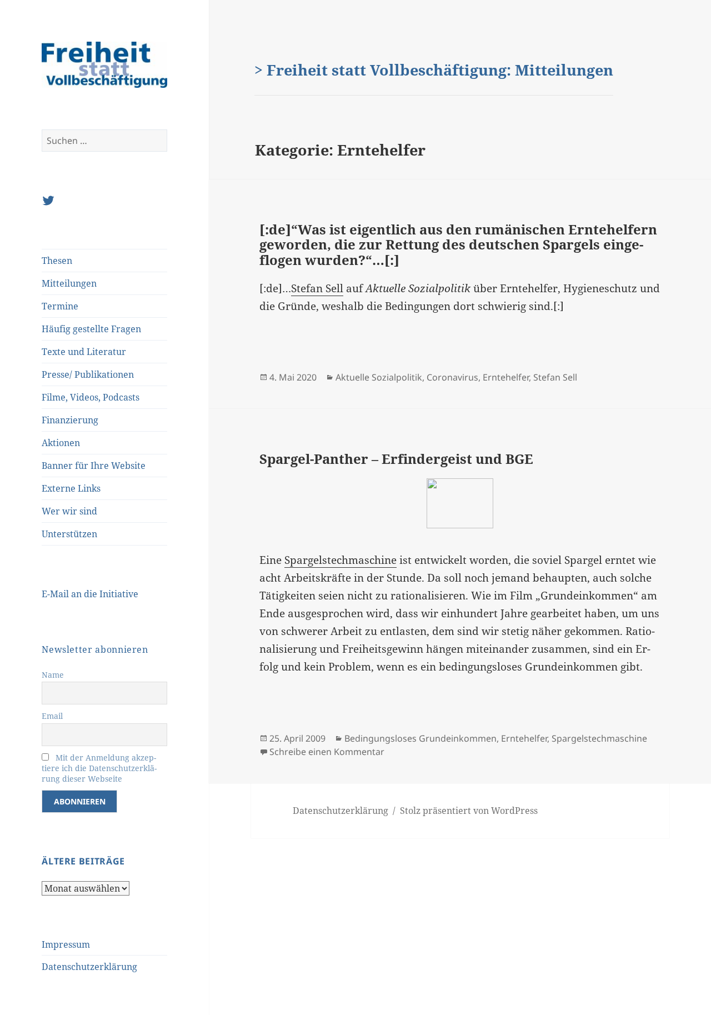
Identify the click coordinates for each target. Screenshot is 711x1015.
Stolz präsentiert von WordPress (469, 810)
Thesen (57, 260)
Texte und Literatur (84, 352)
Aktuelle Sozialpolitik (379, 377)
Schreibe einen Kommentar (326, 752)
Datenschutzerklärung (89, 967)
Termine (60, 306)
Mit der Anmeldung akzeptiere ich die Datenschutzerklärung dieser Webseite (99, 768)
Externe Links (71, 488)
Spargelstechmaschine (340, 560)
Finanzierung (70, 420)
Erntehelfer (506, 377)
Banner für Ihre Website (94, 465)
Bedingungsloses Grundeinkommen (420, 738)
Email (52, 716)
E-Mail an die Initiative (90, 594)
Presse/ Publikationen (88, 374)
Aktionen (61, 443)
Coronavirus (452, 377)
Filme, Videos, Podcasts (90, 397)
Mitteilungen (69, 283)
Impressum (66, 944)
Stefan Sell (317, 288)
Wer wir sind (69, 511)
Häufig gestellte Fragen (91, 329)
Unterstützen (69, 534)
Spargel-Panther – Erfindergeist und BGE (396, 458)
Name (53, 674)
